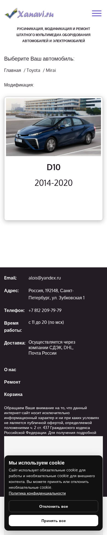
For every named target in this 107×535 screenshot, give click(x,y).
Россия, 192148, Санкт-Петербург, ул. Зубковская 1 (57, 294)
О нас (10, 369)
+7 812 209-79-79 (45, 310)
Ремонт (12, 382)
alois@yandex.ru (45, 278)
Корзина (13, 394)
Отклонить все (53, 506)
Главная (12, 70)
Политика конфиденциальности (37, 493)
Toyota (33, 70)
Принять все (53, 520)
